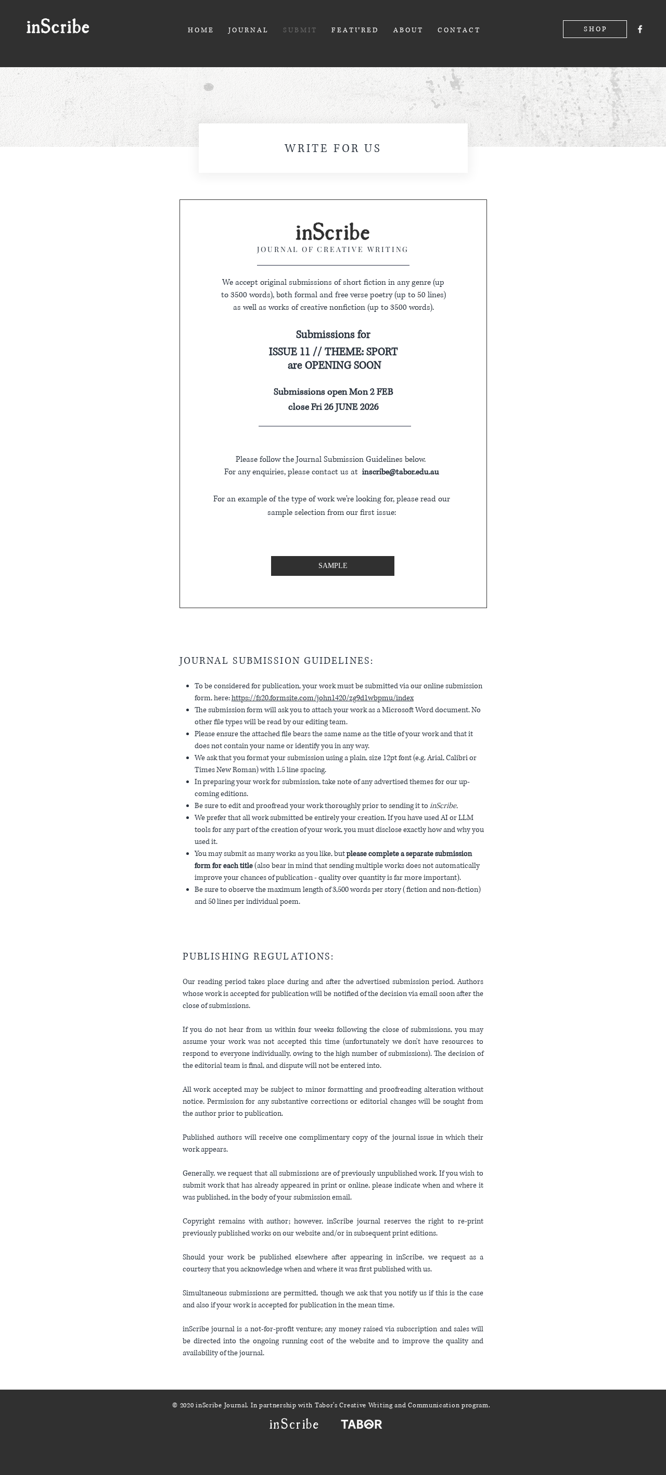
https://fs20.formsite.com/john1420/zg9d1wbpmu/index (323, 698)
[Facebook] (640, 29)
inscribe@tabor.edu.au (400, 472)
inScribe (58, 24)
